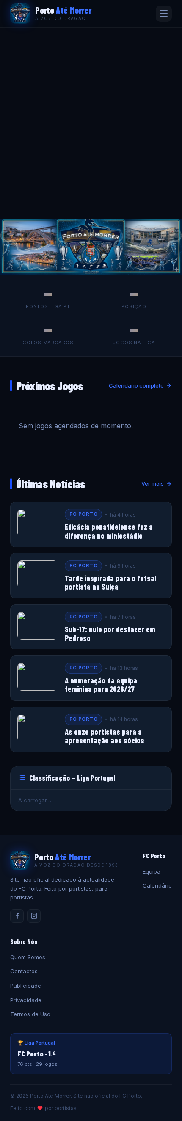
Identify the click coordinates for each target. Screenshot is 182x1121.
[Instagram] (34, 916)
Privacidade (25, 1000)
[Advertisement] (91, 123)
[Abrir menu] (164, 14)
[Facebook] (17, 916)
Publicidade (25, 985)
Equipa (151, 871)
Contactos (24, 971)
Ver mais (152, 483)
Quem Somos (27, 957)
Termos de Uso (30, 1014)
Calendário (157, 885)
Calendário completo (136, 385)
